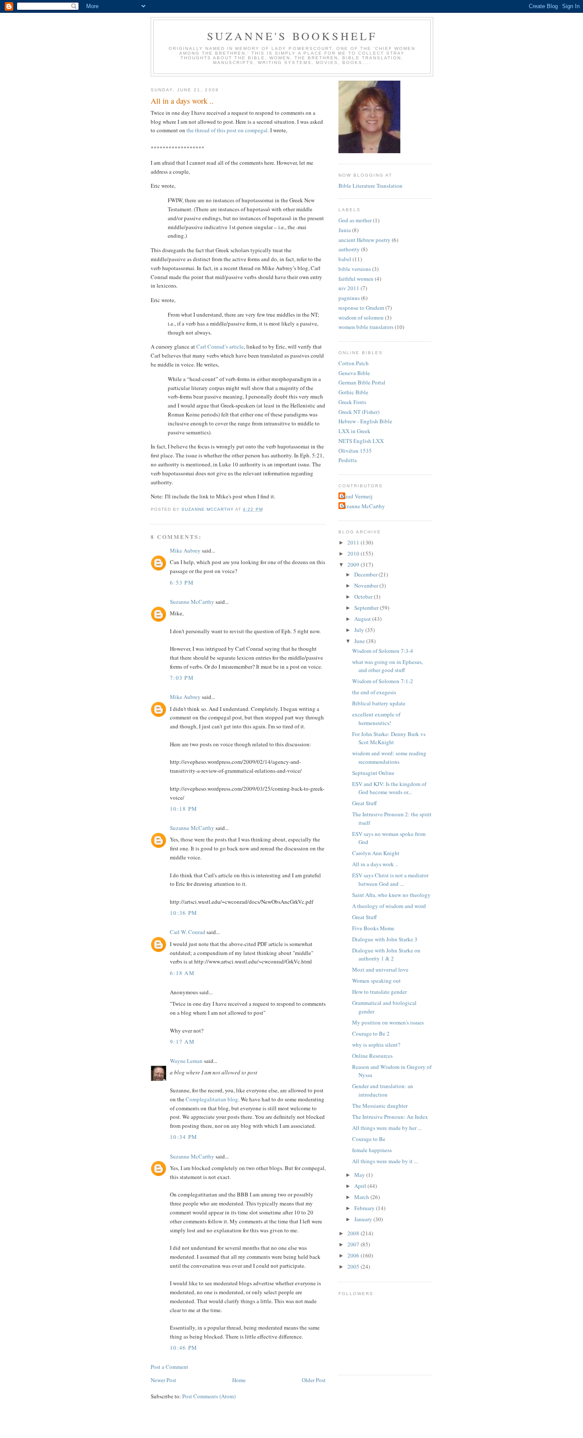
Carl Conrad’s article (220, 346)
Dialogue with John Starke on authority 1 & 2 (386, 954)
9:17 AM (182, 1041)
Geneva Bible (354, 373)
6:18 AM (182, 973)
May (360, 1175)
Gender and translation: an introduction (382, 1090)
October (364, 596)
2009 (354, 564)
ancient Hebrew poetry (364, 240)
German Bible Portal (361, 382)
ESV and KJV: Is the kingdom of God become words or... (389, 788)
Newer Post (163, 1380)
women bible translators (366, 327)
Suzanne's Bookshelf (292, 36)
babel (344, 259)
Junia (344, 230)
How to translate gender (379, 992)
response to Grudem (361, 307)
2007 (354, 1244)
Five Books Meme (373, 928)
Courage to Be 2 (371, 1033)
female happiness (372, 1150)
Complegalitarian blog (212, 1099)
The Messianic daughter (380, 1105)
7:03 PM (182, 677)
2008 (354, 1233)
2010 (354, 553)
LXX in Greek (354, 431)
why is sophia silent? (376, 1044)
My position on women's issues (388, 1022)
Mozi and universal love (380, 969)
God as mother (355, 220)
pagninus (349, 298)
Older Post (314, 1380)
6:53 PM (182, 582)
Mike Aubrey (185, 550)
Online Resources (372, 1056)
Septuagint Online (373, 773)
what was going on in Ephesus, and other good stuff (387, 666)
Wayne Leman (186, 1061)
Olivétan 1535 (355, 450)
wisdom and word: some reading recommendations (389, 757)
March (362, 1197)
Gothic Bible (353, 392)
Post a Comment (169, 1367)
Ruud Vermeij (357, 496)
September (367, 607)
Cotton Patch (353, 363)
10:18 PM (183, 808)
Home (239, 1380)
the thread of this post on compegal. (228, 130)
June (360, 641)
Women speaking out (376, 980)
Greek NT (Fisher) (358, 412)
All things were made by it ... (385, 1161)
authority (349, 249)
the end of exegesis (374, 692)
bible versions (354, 269)
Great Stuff (364, 803)
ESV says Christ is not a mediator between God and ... (390, 879)
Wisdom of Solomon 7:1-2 (382, 681)
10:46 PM (183, 1347)
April (360, 1186)
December (366, 574)
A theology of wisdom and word (389, 906)
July (359, 630)
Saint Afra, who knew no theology (391, 895)
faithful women (355, 278)
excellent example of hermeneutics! (376, 718)
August (363, 619)
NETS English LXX (361, 441)
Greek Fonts (352, 402)
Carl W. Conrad (187, 932)
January (363, 1219)
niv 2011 (348, 288)
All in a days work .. (375, 864)
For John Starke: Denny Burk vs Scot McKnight (389, 738)
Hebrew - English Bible (365, 421)
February (365, 1208)
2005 (354, 1266)
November (366, 585)
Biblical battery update (378, 703)
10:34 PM (183, 1137)
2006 (354, 1255)
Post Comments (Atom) (209, 1396)
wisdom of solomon (361, 317)
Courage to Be (368, 1139)
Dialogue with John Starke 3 (384, 939)
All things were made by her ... (387, 1128)
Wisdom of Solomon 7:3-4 (382, 651)
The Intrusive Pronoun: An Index (390, 1117)
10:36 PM (183, 913)
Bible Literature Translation (370, 185)
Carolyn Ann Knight (375, 853)
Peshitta (347, 460)
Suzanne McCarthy (192, 601)
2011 (354, 542)
